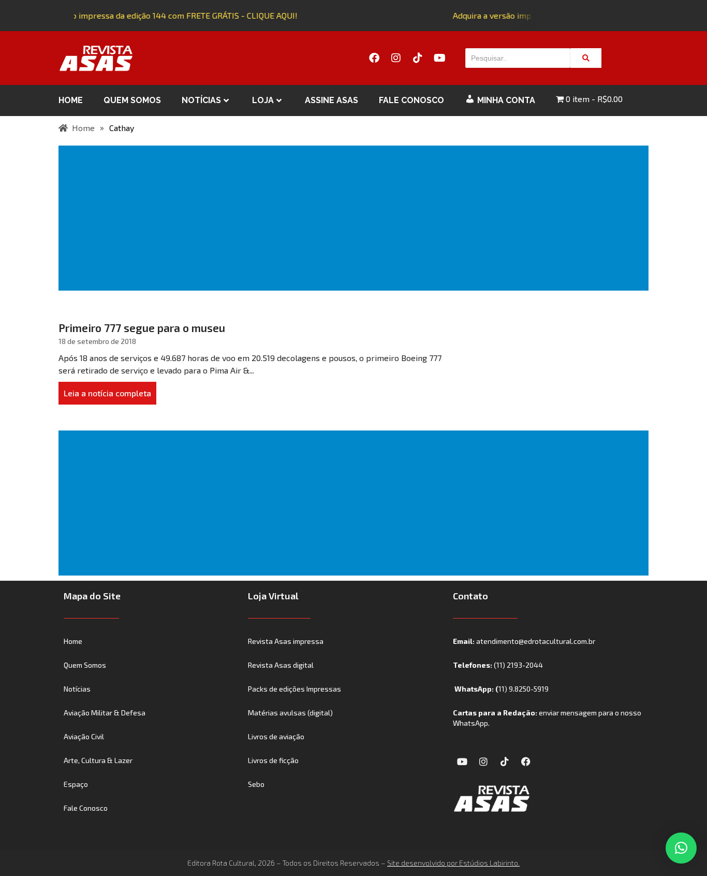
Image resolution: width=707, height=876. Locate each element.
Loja (263, 100)
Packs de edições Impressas (294, 688)
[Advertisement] (356, 218)
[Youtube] (439, 58)
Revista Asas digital (281, 664)
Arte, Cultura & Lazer (98, 760)
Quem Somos (132, 100)
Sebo (256, 784)
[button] (681, 848)
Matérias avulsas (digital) (290, 712)
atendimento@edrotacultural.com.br (535, 641)
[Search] (585, 58)
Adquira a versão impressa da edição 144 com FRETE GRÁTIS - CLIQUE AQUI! (153, 15)
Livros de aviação (276, 736)
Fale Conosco (411, 100)
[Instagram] (396, 58)
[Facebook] (374, 58)
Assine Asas (331, 100)
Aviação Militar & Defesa (104, 712)
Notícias (201, 100)
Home (70, 100)
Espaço (76, 784)
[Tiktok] (418, 58)
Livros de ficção (273, 760)
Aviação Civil (84, 736)
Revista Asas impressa (285, 641)
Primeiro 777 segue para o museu (141, 328)
